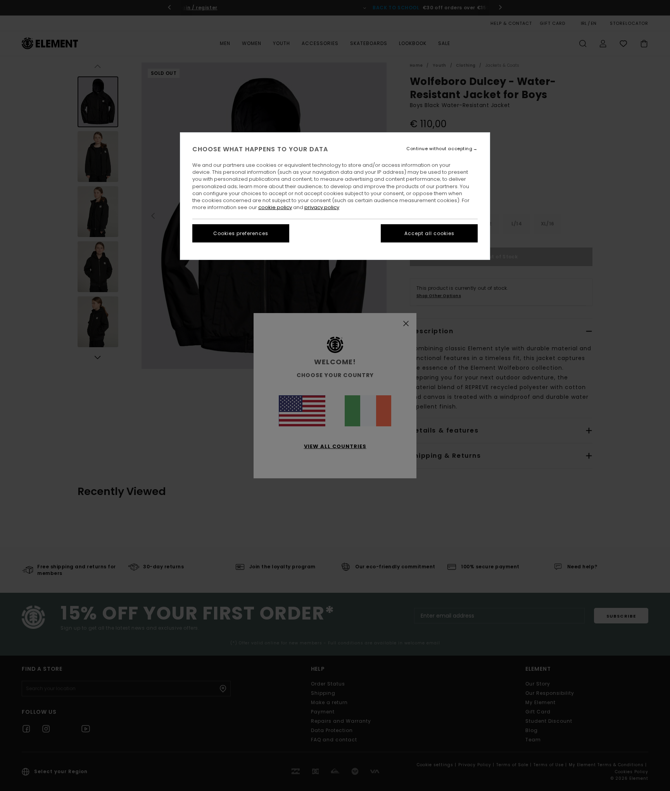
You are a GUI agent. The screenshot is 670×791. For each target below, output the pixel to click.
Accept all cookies (429, 233)
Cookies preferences (240, 233)
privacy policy (321, 207)
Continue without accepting (439, 149)
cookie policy (275, 207)
